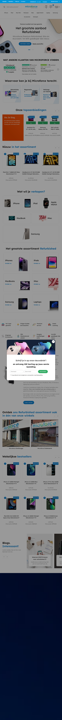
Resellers (11, 1)
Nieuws (17, 1)
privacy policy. (39, 375)
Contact (23, 1)
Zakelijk (4, 1)
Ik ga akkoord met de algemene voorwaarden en (27, 375)
